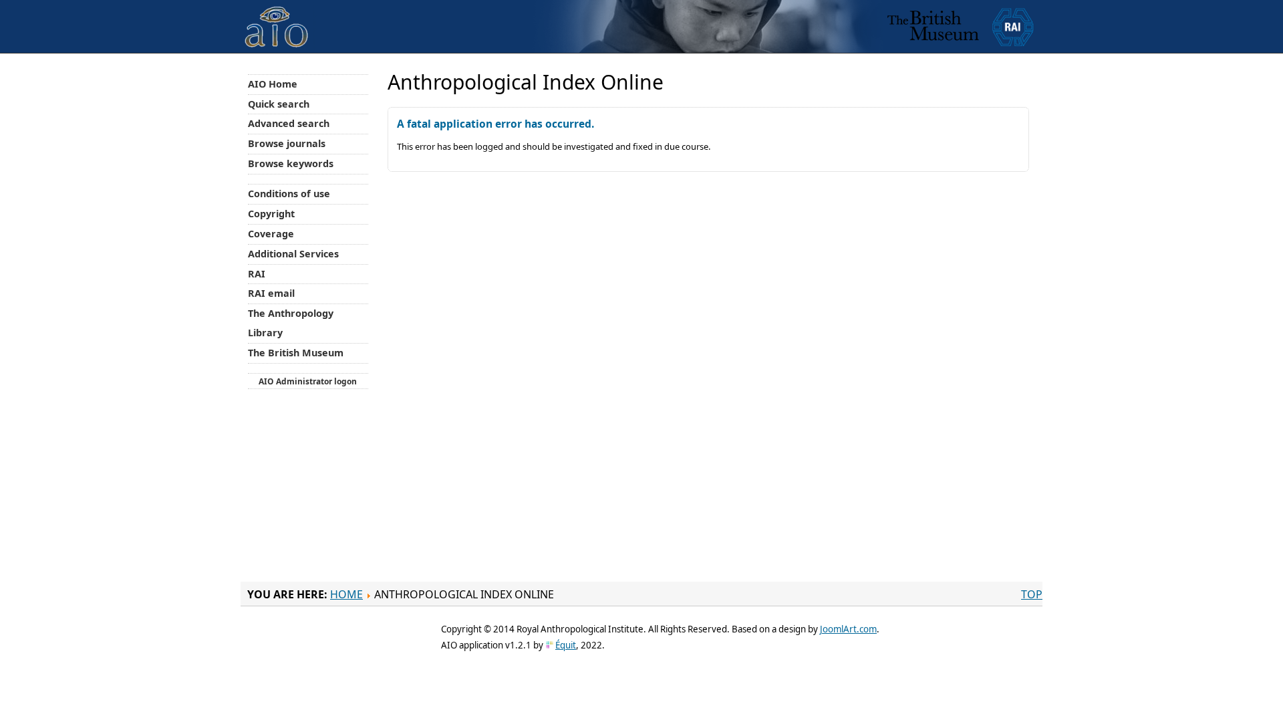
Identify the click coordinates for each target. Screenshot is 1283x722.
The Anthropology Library (290, 323)
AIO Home (272, 84)
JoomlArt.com (848, 629)
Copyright (271, 213)
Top (1031, 594)
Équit (565, 645)
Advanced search (288, 123)
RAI (256, 273)
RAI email (271, 293)
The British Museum (295, 352)
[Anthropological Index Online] (277, 15)
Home (346, 594)
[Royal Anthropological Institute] (1013, 26)
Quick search (278, 104)
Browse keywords (290, 163)
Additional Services (293, 253)
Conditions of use (289, 193)
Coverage (271, 233)
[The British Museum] (933, 26)
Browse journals (286, 143)
